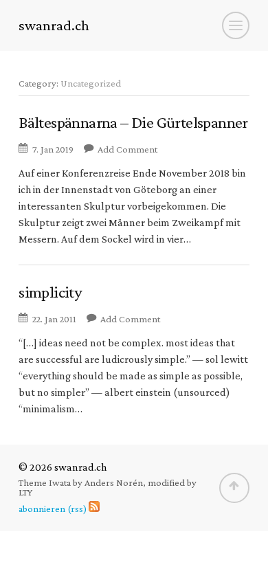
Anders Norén (114, 482)
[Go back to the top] (234, 488)
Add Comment (127, 149)
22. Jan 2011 (54, 318)
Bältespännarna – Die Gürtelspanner (133, 122)
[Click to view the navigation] (235, 25)
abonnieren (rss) (53, 508)
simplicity (50, 291)
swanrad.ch (54, 25)
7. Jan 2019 (53, 149)
